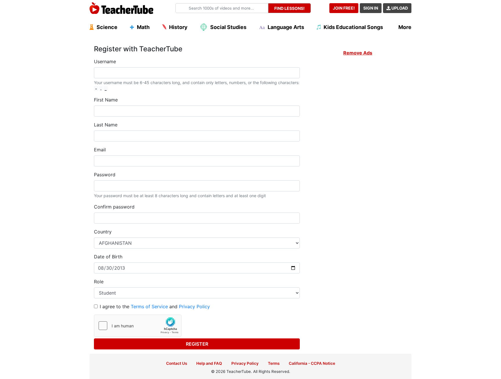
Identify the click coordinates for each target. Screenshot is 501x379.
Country (103, 232)
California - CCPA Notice (312, 363)
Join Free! (344, 8)
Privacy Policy (194, 306)
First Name (106, 100)
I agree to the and (155, 306)
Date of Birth (108, 257)
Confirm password (114, 207)
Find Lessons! (289, 8)
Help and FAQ (209, 363)
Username (105, 61)
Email (100, 150)
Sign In (370, 8)
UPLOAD (399, 8)
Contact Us (176, 363)
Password (104, 174)
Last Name (105, 125)
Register (197, 344)
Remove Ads (357, 53)
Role (99, 281)
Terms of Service (149, 306)
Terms (273, 363)
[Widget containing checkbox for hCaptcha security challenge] (137, 326)
